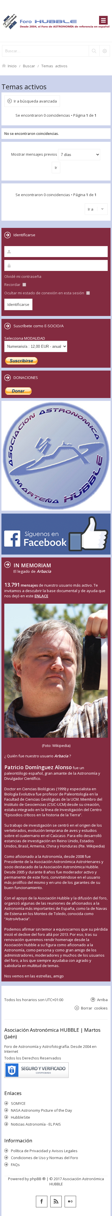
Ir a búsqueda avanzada (35, 101)
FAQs (15, 1164)
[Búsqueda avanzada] (104, 50)
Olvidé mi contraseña (22, 276)
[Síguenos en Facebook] (41, 1201)
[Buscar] (94, 50)
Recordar (12, 284)
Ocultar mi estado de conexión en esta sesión (44, 292)
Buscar (29, 66)
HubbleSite (20, 1117)
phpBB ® (38, 1178)
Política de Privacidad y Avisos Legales (44, 1150)
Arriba (102, 999)
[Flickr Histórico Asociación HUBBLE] (70, 1201)
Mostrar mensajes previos (34, 154)
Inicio (12, 66)
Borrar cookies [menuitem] (94, 1008)
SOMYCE (18, 1103)
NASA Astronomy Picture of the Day (41, 1110)
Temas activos (54, 66)
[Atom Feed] (56, 1201)
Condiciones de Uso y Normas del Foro (44, 1157)
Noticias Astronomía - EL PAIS (36, 1124)
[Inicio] (56, 21)
